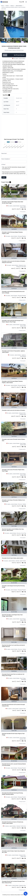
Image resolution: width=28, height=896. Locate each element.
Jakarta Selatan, (16, 205)
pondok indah (19, 98)
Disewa (12, 5)
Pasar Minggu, (23, 205)
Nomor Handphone (5, 159)
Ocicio (8, 894)
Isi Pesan (3, 164)
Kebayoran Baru (22, 708)
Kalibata (24, 504)
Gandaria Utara (23, 414)
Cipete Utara (23, 856)
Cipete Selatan (23, 560)
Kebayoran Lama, (22, 265)
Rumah (7, 5)
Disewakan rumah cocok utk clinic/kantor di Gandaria (13, 410)
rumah (5, 55)
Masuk (21, 1)
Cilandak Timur (23, 739)
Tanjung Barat (23, 356)
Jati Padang (23, 679)
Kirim (4, 177)
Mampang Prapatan (22, 236)
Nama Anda (4, 153)
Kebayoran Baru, (22, 413)
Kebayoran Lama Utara (21, 266)
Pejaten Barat (23, 207)
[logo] (4, 2)
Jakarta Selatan (19, 5)
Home (2, 5)
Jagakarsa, (23, 355)
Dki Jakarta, (16, 58)
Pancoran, (20, 504)
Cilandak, (17, 560)
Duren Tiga (23, 533)
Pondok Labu (23, 826)
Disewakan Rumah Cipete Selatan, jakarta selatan (12, 558)
